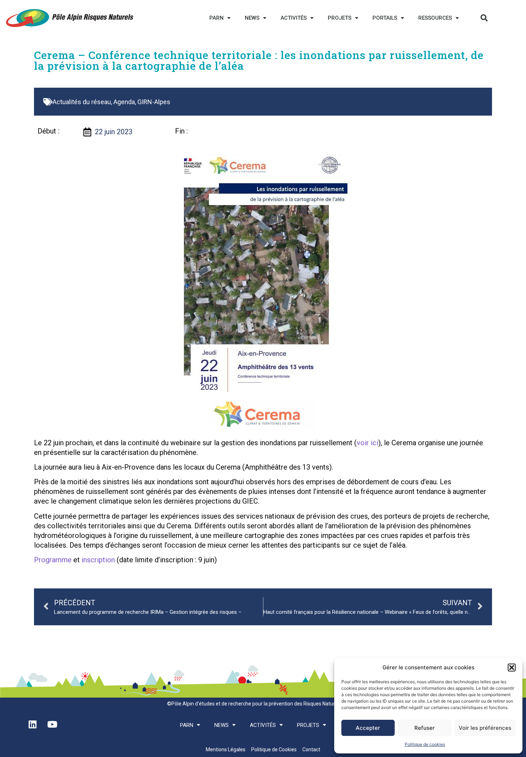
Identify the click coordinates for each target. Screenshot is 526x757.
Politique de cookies (425, 744)
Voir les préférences (485, 727)
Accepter (368, 727)
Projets (339, 18)
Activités (294, 18)
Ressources (435, 18)
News (252, 18)
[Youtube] (52, 724)
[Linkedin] (33, 724)
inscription (98, 559)
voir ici (367, 442)
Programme (53, 559)
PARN (216, 18)
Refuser (424, 727)
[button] (511, 667)
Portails (384, 18)
